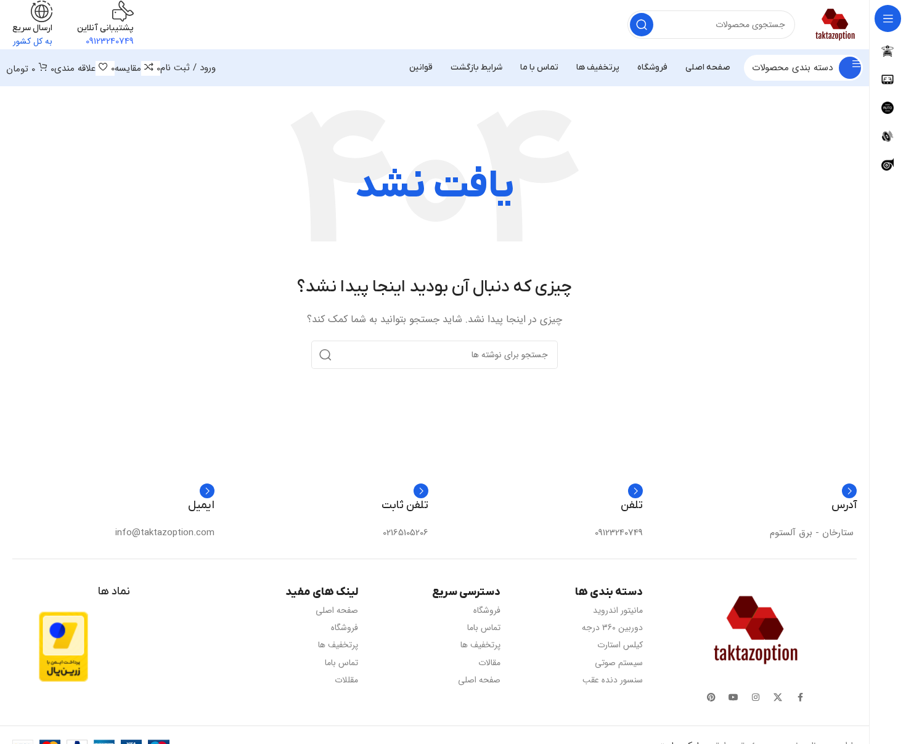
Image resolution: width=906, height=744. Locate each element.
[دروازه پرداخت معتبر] (63, 646)
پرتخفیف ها (480, 645)
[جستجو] (641, 24)
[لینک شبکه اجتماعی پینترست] (711, 698)
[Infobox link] (813, 511)
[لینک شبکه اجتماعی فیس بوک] (800, 698)
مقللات (346, 680)
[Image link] (755, 630)
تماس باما (483, 627)
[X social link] (778, 698)
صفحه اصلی (479, 680)
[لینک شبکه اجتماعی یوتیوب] (733, 698)
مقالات (489, 662)
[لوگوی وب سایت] (835, 24)
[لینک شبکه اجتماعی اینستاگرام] (755, 698)
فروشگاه (486, 610)
